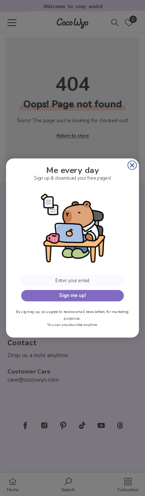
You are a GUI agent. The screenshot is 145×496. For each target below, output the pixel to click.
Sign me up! (72, 296)
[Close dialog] (132, 165)
